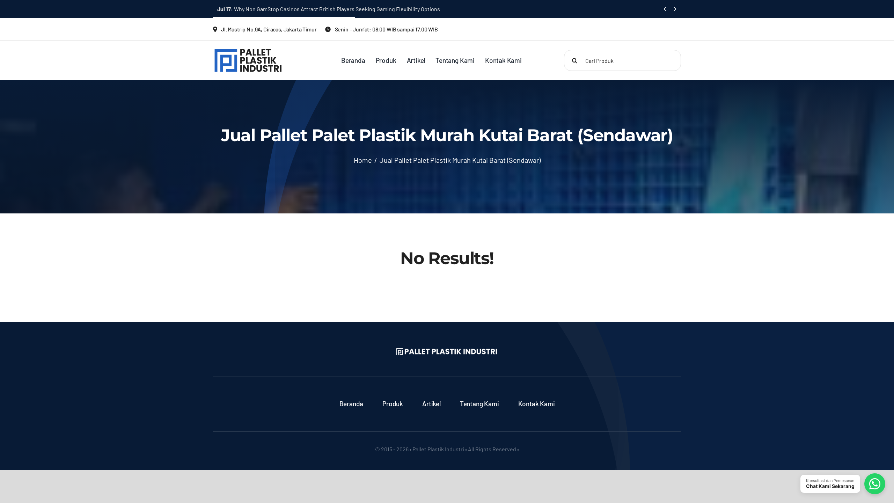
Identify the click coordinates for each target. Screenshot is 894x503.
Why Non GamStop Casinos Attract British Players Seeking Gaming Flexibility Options (328, 9)
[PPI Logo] (248, 51)
